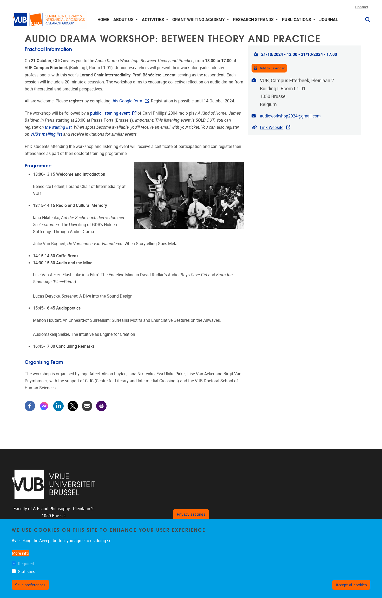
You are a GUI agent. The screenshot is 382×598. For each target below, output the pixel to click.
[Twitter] (73, 405)
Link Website (271, 127)
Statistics (26, 571)
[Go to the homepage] (49, 20)
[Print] (101, 405)
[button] (365, 19)
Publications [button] (297, 19)
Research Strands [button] (254, 19)
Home (103, 19)
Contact (361, 7)
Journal (328, 19)
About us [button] (124, 19)
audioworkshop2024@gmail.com (290, 116)
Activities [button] (153, 19)
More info (20, 553)
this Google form (126, 100)
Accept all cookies (351, 585)
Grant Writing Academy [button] (199, 19)
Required (26, 564)
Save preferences (30, 585)
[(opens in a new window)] (54, 484)
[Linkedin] (58, 405)
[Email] (87, 405)
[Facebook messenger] (44, 405)
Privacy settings (191, 514)
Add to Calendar (272, 68)
